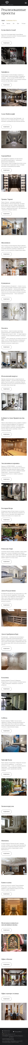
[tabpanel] (14, 48)
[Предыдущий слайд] (2, 55)
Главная (3, 20)
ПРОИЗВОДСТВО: (5, 1035)
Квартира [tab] (8, 23)
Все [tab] (3, 23)
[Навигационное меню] (26, 3)
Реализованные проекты (11, 20)
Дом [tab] (13, 23)
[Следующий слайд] (25, 55)
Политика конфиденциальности (8, 1038)
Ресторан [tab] (23, 23)
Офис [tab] (18, 23)
